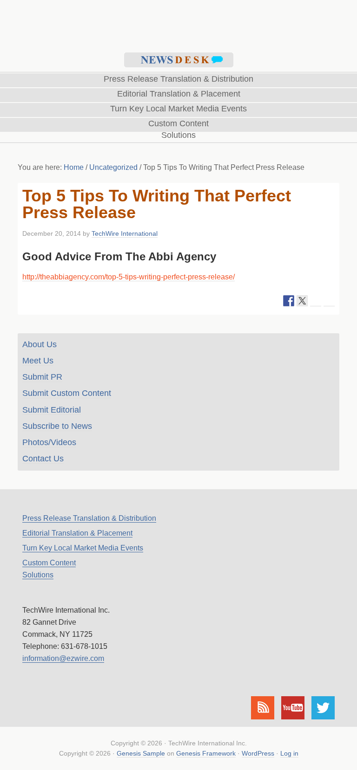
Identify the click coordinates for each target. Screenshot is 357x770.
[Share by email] (329, 300)
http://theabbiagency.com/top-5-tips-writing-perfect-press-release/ (128, 277)
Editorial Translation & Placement (77, 533)
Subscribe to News (57, 426)
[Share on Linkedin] (315, 300)
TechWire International (178, 24)
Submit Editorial (51, 409)
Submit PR (42, 377)
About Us (39, 344)
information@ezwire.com (63, 658)
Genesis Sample (141, 753)
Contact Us (43, 458)
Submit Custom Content (66, 393)
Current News (178, 59)
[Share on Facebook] (288, 300)
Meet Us (37, 360)
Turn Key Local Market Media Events (82, 548)
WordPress (258, 753)
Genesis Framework (206, 753)
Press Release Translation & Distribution (89, 518)
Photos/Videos (49, 442)
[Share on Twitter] (302, 300)
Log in (289, 753)
